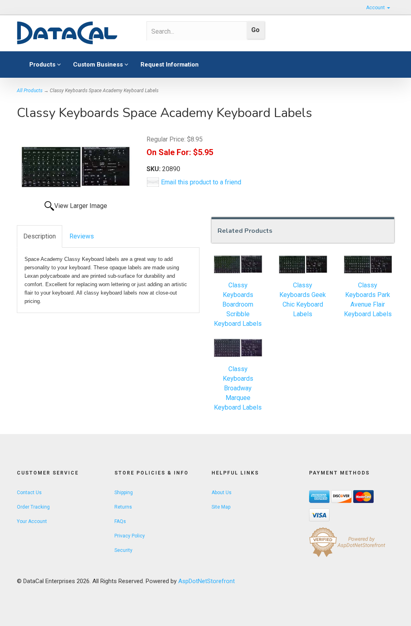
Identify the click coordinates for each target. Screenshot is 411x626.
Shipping (123, 492)
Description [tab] (39, 236)
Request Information (169, 64)
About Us (222, 492)
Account (376, 7)
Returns (123, 507)
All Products (30, 90)
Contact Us (29, 492)
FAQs (120, 521)
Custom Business (98, 64)
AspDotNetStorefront (206, 581)
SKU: (154, 169)
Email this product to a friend (201, 182)
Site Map (221, 507)
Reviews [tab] (81, 236)
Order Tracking (33, 507)
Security (123, 550)
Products (43, 64)
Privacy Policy (129, 536)
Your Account (32, 521)
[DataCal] (75, 33)
